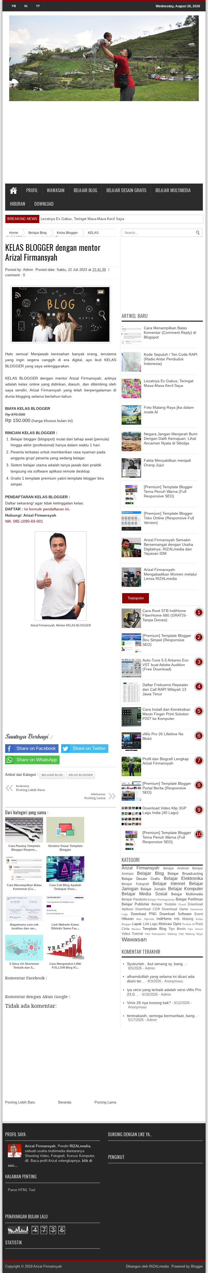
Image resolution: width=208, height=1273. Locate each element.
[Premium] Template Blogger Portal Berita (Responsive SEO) (166, 788)
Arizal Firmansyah (140, 868)
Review (136, 929)
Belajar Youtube (163, 904)
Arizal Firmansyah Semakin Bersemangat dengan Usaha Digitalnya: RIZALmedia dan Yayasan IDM (168, 547)
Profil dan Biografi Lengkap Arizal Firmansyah (165, 761)
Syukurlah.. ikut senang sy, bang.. (156, 964)
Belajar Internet (169, 883)
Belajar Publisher (135, 904)
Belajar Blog (85, 190)
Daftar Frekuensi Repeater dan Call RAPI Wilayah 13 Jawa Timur (165, 689)
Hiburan (17, 204)
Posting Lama (105, 1102)
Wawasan (55, 190)
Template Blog (154, 929)
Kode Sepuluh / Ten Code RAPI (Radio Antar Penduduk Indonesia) (170, 359)
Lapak (137, 924)
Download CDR (147, 909)
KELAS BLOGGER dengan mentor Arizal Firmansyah (52, 252)
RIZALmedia (159, 1266)
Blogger (197, 1266)
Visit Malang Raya (190, 933)
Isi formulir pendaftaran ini (46, 509)
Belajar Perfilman (189, 899)
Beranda (64, 1102)
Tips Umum (195, 929)
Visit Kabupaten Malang (161, 933)
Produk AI (188, 924)
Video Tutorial (132, 933)
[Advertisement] (104, 143)
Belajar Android (176, 868)
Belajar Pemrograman (161, 899)
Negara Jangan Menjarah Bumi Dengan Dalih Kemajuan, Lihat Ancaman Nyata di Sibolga (170, 438)
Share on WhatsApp (37, 759)
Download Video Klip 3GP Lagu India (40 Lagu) (164, 810)
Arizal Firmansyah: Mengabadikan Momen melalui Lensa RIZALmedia (170, 574)
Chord (182, 904)
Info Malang (183, 918)
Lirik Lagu (150, 924)
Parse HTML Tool (21, 1190)
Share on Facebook (36, 748)
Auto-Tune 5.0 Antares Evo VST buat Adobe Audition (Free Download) (165, 665)
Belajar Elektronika (183, 878)
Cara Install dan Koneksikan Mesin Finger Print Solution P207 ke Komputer (166, 714)
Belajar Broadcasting (185, 874)
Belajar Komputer (185, 888)
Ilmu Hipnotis (145, 919)
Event (198, 914)
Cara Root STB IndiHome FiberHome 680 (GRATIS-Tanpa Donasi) (164, 615)
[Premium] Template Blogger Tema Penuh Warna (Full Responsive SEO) (168, 491)
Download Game (175, 909)
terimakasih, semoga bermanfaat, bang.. (162, 1015)
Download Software (175, 914)
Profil (32, 190)
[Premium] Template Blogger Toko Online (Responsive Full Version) (169, 518)
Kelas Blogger (81, 774)
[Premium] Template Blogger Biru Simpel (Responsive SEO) (166, 640)
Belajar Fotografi (135, 884)
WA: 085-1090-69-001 (24, 521)
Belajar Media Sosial (144, 894)
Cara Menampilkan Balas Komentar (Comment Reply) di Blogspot (170, 332)
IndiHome (164, 919)
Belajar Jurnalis (153, 889)
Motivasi (165, 924)
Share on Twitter (89, 748)
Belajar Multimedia (173, 190)
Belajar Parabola (134, 899)
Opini (177, 924)
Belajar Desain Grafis (126, 190)
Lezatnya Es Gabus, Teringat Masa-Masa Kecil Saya (82, 219)
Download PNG (144, 914)
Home (13, 190)
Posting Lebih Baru (20, 1102)
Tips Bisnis (177, 928)
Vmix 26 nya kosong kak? (149, 1003)
